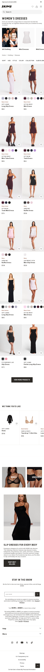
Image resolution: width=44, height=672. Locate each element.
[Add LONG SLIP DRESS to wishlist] (19, 92)
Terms (22, 666)
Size (9, 60)
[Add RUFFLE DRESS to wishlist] (41, 196)
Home (4, 55)
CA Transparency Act (22, 656)
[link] (13, 477)
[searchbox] (24, 12)
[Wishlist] (32, 6)
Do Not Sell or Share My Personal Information (22, 669)
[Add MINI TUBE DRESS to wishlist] (19, 144)
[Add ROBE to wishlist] (16, 423)
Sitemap (22, 653)
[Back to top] (37, 665)
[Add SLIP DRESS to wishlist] (19, 353)
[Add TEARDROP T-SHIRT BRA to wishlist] (36, 423)
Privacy (22, 663)
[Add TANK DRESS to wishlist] (41, 144)
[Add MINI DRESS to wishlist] (41, 92)
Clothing (10, 55)
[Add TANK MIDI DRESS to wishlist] (19, 196)
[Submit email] (37, 594)
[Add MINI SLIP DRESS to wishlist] (41, 248)
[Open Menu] (40, 6)
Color (21, 60)
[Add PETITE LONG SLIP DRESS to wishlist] (41, 353)
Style (15, 60)
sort (4, 60)
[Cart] (36, 6)
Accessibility (22, 659)
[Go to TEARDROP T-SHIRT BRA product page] (29, 420)
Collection (30, 60)
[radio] (3, 98)
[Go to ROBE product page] (10, 420)
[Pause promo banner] (41, 2)
